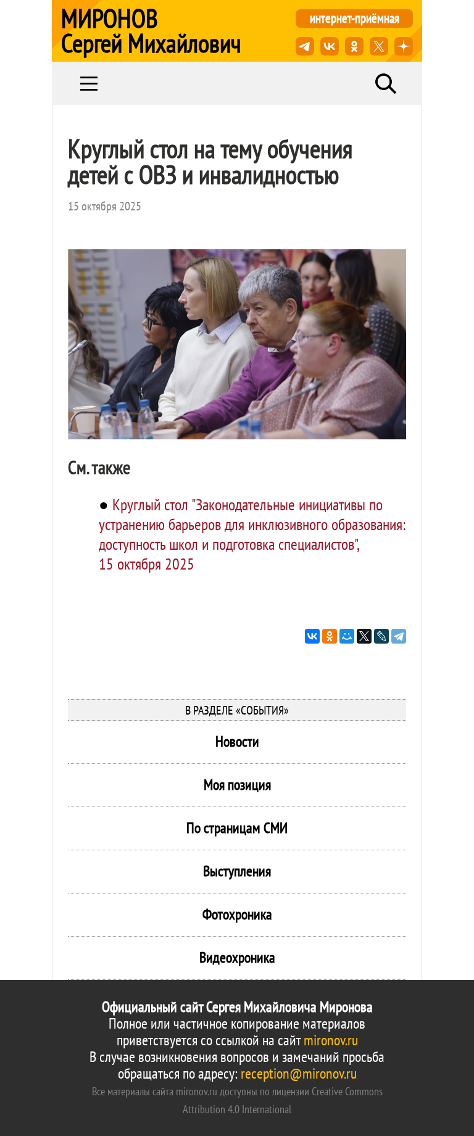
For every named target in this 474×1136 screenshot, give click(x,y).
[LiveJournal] (381, 636)
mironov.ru (331, 1040)
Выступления (237, 871)
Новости (237, 741)
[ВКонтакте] (312, 636)
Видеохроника (237, 957)
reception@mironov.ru (299, 1073)
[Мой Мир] (346, 636)
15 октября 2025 (104, 206)
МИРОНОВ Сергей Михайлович (151, 31)
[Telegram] (398, 636)
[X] (364, 636)
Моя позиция (237, 784)
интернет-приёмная (354, 18)
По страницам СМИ (237, 827)
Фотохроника (237, 914)
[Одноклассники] (329, 636)
